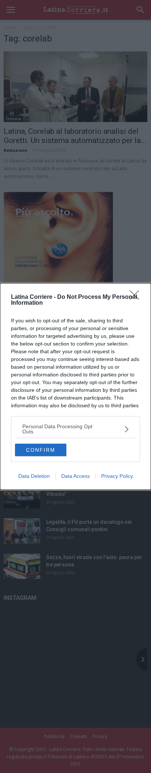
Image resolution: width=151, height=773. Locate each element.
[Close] (137, 297)
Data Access (75, 476)
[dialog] (75, 386)
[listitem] (75, 429)
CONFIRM (40, 450)
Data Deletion (34, 476)
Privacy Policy (117, 476)
